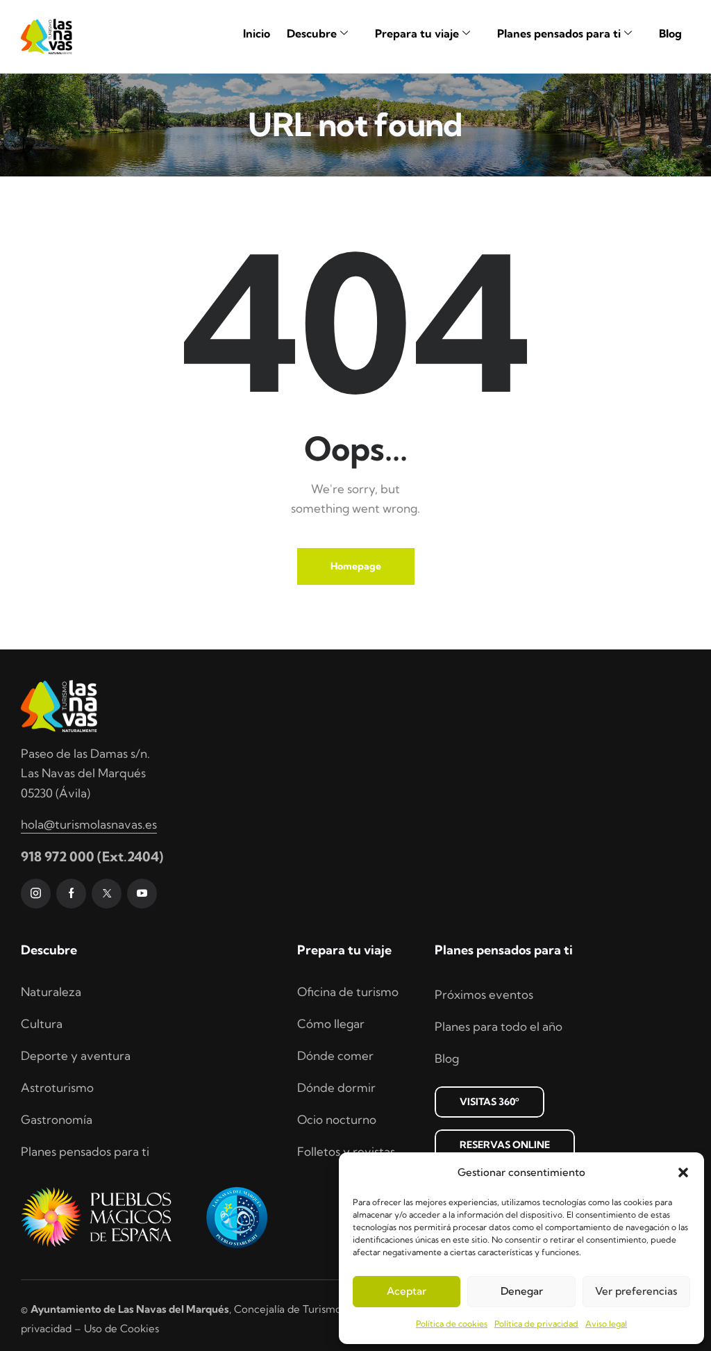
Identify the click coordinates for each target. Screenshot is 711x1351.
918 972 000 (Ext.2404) (92, 856)
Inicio (256, 33)
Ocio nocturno (336, 1119)
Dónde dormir (336, 1087)
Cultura (41, 1023)
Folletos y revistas (346, 1151)
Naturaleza (51, 991)
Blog (670, 33)
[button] (683, 1172)
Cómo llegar (331, 1023)
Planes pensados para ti (559, 33)
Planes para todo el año (498, 1026)
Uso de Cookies (121, 1328)
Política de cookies (451, 1323)
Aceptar (406, 1291)
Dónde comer (335, 1055)
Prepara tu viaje (417, 33)
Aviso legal (606, 1323)
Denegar (522, 1291)
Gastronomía (56, 1119)
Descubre (312, 33)
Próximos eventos (484, 994)
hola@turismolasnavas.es (89, 824)
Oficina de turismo (348, 991)
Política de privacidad (536, 1323)
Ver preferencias (636, 1291)
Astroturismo (57, 1087)
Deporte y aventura (76, 1055)
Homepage (356, 566)
